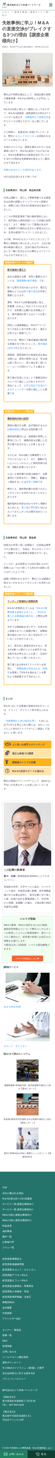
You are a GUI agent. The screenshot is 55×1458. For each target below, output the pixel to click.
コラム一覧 (8, 1247)
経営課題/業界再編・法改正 (16, 1297)
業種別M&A (8, 1302)
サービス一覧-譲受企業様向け (18, 1209)
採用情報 (7, 1346)
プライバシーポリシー (14, 1379)
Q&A (4, 1340)
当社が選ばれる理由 (12, 1193)
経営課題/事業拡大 (12, 1259)
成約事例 (7, 1231)
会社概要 (7, 1307)
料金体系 (7, 1226)
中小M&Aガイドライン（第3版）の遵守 (23, 1368)
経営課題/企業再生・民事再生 (17, 1286)
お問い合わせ (9, 1351)
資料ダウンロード (11, 1362)
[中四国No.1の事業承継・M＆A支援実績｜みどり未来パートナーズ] (21, 5)
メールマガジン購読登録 (15, 1357)
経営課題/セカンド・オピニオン (19, 1269)
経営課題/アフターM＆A (15, 1275)
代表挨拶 (7, 1313)
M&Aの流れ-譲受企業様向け (17, 1220)
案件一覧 (7, 1236)
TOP (4, 1187)
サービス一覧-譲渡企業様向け (18, 1204)
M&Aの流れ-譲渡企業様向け (17, 1215)
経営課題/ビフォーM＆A (15, 1280)
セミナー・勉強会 (11, 1330)
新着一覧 (7, 1335)
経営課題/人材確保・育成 (15, 1291)
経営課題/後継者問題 (13, 1264)
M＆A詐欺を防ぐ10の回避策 (17, 1198)
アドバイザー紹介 (11, 1318)
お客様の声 (8, 1242)
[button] (27, 958)
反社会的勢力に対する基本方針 (18, 1373)
